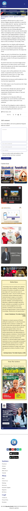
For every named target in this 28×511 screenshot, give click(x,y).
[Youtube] (13, 449)
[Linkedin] (18, 449)
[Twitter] (14, 115)
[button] (24, 4)
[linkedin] (18, 115)
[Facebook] (16, 115)
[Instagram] (15, 449)
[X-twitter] (10, 449)
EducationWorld (9, 506)
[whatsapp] (20, 115)
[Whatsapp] (20, 449)
